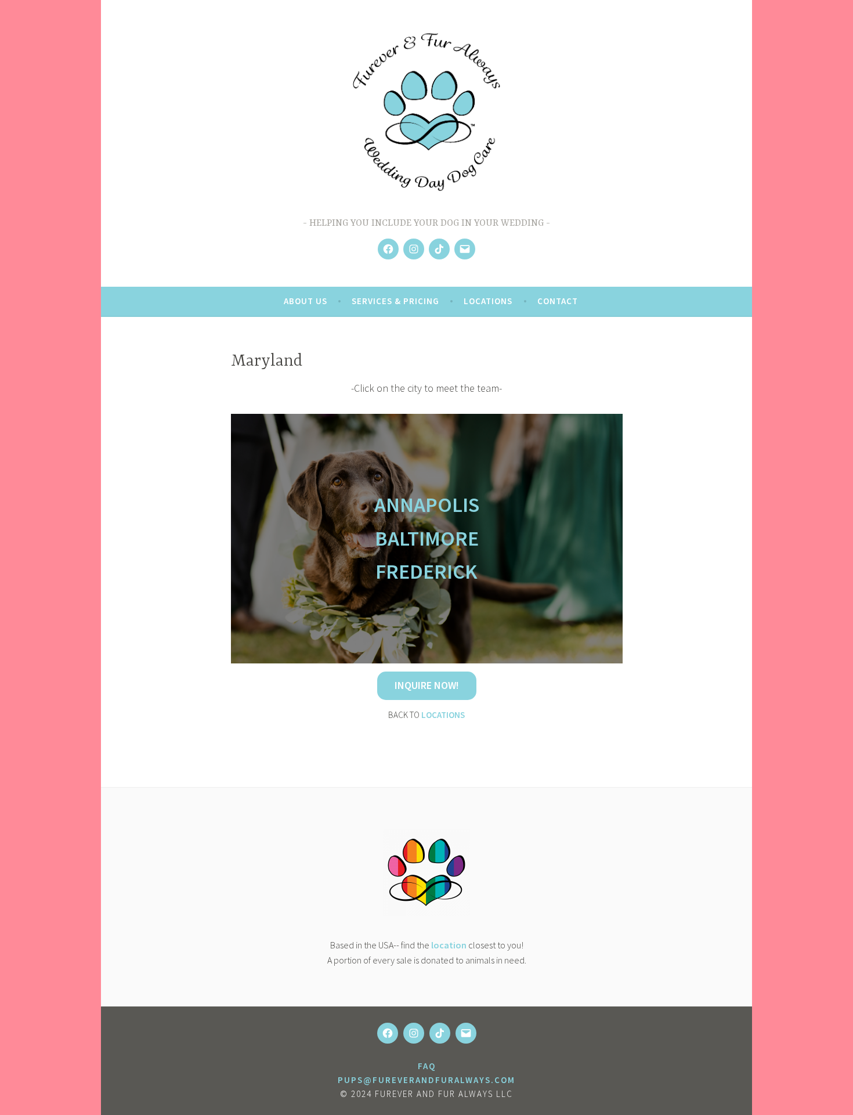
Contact (557, 300)
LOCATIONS (443, 714)
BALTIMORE (427, 538)
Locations (488, 300)
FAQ (427, 1065)
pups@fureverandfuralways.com (426, 1079)
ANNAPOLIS (426, 505)
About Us (305, 300)
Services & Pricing (395, 300)
